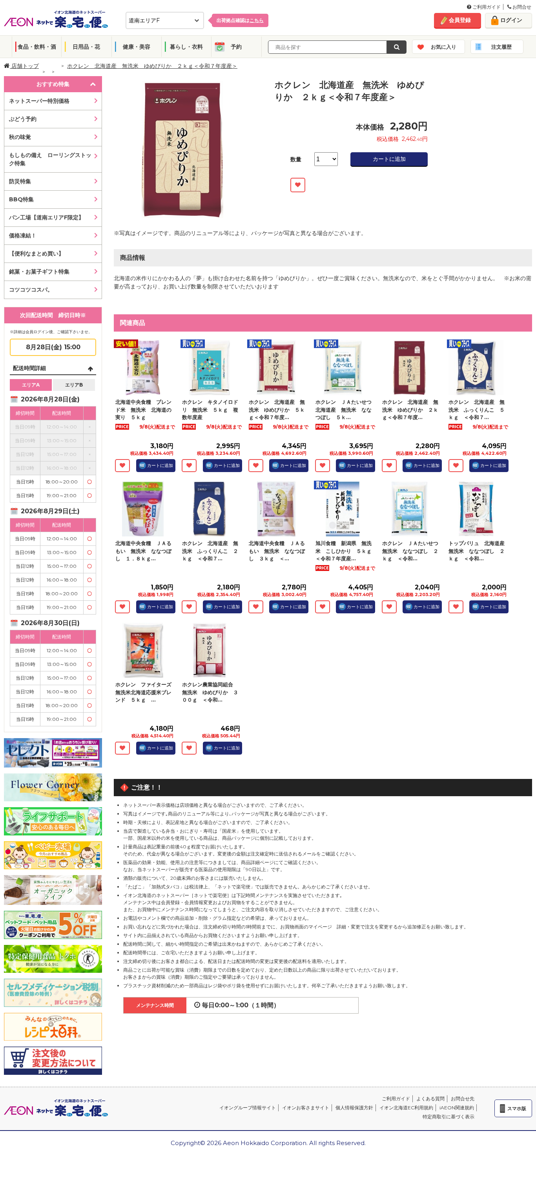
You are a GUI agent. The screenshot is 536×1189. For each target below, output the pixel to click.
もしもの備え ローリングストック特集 (50, 159)
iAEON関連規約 (456, 1108)
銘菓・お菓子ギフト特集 (39, 271)
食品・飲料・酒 (37, 46)
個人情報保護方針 (354, 1108)
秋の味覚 (20, 136)
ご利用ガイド (486, 7)
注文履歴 (501, 47)
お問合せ (521, 7)
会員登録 (460, 20)
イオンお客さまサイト (305, 1108)
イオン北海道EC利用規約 (406, 1108)
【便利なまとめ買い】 (36, 253)
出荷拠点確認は (240, 20)
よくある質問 (430, 1098)
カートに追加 (389, 158)
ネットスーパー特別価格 (39, 100)
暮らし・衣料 (186, 46)
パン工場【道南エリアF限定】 (46, 217)
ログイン (511, 20)
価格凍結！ (22, 235)
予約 (236, 46)
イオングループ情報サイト (247, 1108)
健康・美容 (136, 46)
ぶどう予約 (22, 118)
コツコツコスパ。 (31, 289)
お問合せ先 (462, 1098)
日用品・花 (86, 46)
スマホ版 (516, 1108)
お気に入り (443, 47)
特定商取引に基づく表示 (448, 1117)
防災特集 (20, 181)
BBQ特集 (21, 199)
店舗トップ (24, 65)
